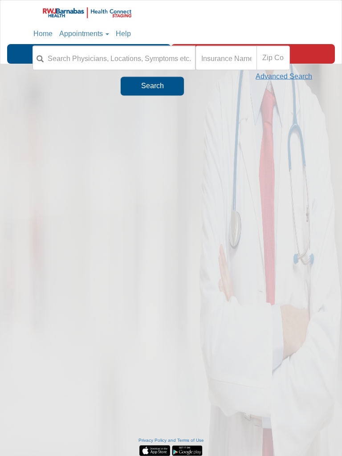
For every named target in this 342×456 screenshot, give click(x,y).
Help (123, 33)
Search (152, 86)
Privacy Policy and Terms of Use (171, 440)
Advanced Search (284, 76)
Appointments (81, 33)
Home (43, 33)
